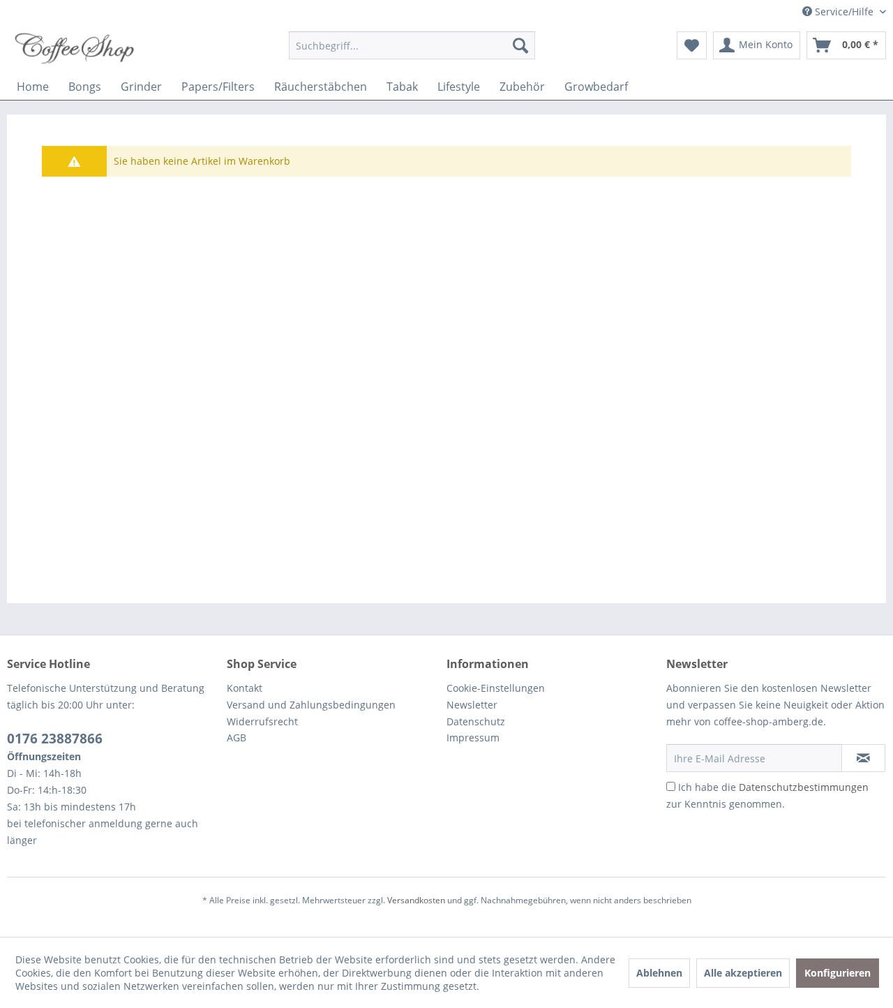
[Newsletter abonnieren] (863, 758)
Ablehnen (659, 972)
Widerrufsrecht (262, 721)
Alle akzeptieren (743, 972)
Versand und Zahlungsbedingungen (311, 704)
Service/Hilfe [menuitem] (844, 11)
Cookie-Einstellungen (495, 688)
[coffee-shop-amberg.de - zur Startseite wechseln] (77, 48)
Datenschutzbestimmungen (804, 787)
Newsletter (471, 704)
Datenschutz (475, 721)
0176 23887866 (55, 738)
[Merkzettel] (692, 45)
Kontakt (244, 688)
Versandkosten (416, 900)
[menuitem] (412, 45)
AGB (236, 737)
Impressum (473, 737)
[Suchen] (520, 45)
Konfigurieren (837, 972)
